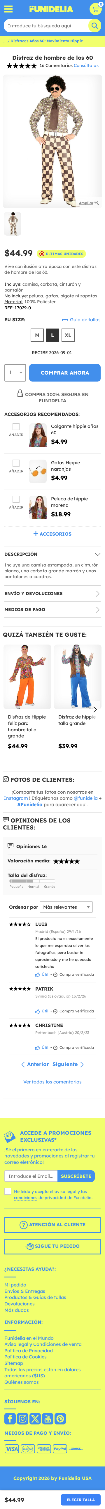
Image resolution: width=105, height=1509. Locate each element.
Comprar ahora (65, 372)
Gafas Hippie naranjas (65, 466)
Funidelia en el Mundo (29, 1338)
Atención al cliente (56, 1224)
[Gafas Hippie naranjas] (38, 471)
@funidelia (86, 798)
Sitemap (13, 1363)
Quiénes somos (21, 1382)
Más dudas (16, 1310)
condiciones (25, 1197)
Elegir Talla (81, 1499)
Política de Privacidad (28, 1350)
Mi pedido (15, 1285)
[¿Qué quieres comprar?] (8, 9)
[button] (95, 709)
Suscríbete (76, 1176)
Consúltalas (86, 65)
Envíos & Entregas (24, 1291)
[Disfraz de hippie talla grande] (78, 677)
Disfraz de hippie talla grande (77, 720)
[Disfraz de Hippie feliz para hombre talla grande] (27, 677)
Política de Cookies (25, 1357)
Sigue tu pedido (57, 1246)
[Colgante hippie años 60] (38, 435)
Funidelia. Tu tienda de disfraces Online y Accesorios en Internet (51, 9)
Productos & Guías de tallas (35, 1297)
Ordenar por (23, 907)
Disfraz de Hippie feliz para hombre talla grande (27, 726)
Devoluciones (19, 1304)
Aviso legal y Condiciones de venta (43, 1344)
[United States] (10, 1419)
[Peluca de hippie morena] (38, 507)
